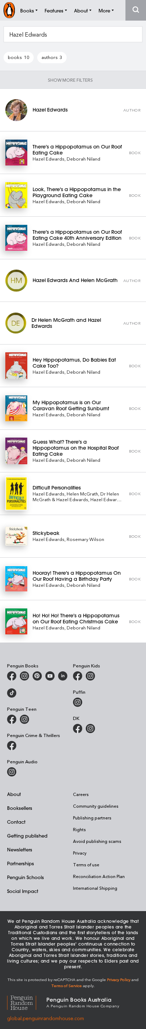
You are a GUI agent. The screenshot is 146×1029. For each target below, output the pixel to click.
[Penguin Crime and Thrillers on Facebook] (11, 745)
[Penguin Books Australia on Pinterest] (37, 676)
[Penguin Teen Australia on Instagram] (24, 719)
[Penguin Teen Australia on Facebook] (11, 719)
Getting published (27, 836)
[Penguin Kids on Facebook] (77, 676)
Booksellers (19, 808)
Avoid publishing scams (97, 841)
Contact (16, 822)
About (14, 794)
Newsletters (19, 849)
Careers (81, 794)
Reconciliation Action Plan (99, 876)
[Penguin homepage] (9, 10)
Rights (79, 829)
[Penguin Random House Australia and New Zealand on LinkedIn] (62, 676)
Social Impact (22, 891)
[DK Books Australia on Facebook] (77, 728)
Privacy (79, 853)
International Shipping (95, 888)
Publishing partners (92, 817)
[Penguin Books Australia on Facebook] (11, 676)
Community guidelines (95, 806)
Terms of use (86, 864)
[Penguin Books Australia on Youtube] (50, 676)
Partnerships (20, 863)
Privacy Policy (118, 979)
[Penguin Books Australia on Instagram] (24, 676)
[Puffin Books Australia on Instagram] (77, 702)
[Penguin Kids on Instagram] (90, 676)
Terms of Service (66, 985)
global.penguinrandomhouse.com (45, 1018)
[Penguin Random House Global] (26, 1002)
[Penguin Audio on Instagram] (11, 771)
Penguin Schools (25, 877)
